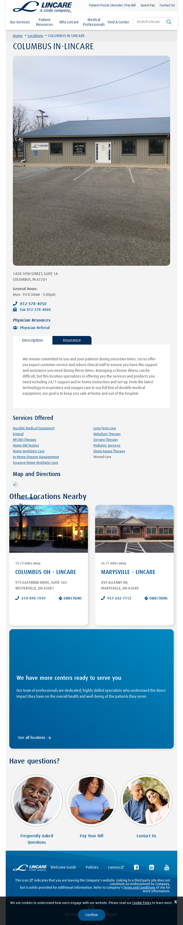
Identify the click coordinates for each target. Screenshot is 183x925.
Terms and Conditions (139, 887)
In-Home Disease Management (36, 457)
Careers (114, 867)
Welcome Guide (63, 867)
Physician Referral (35, 328)
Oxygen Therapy (105, 440)
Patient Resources (44, 22)
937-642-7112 (119, 598)
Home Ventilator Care (29, 451)
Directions (73, 598)
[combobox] (153, 21)
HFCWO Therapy (24, 440)
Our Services (20, 22)
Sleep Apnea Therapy (109, 451)
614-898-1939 (33, 598)
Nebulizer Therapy (107, 434)
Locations (35, 36)
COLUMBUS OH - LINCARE (45, 572)
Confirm (91, 915)
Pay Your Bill (91, 836)
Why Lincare (69, 22)
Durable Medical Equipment (34, 428)
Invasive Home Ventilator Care (35, 463)
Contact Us (167, 5)
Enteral (18, 434)
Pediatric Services (106, 445)
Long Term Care (104, 428)
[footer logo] (30, 869)
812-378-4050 (33, 304)
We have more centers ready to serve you (68, 678)
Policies (92, 867)
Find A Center (118, 22)
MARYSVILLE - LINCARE (128, 572)
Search (169, 23)
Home (18, 36)
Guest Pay (148, 5)
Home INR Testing (26, 445)
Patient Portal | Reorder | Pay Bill (112, 5)
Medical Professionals (94, 22)
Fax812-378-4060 (35, 310)
